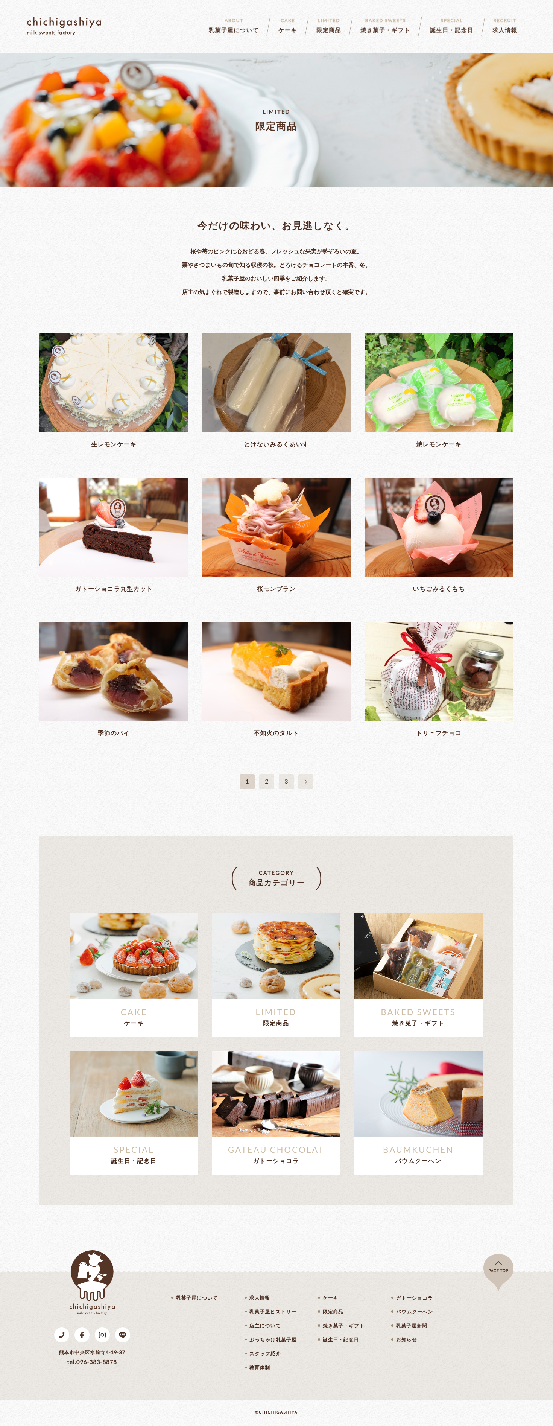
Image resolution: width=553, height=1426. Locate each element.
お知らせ (406, 1339)
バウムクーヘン (414, 1311)
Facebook (82, 1334)
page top (499, 1271)
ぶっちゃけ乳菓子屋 (273, 1339)
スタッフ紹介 (265, 1353)
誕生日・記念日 (341, 1339)
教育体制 (259, 1367)
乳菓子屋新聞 (411, 1325)
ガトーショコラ (414, 1297)
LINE (122, 1334)
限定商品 (333, 1311)
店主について (265, 1325)
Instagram (102, 1334)
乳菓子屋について (197, 1297)
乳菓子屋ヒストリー (272, 1311)
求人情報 (259, 1297)
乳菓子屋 (64, 26)
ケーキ (331, 1297)
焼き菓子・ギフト (344, 1325)
